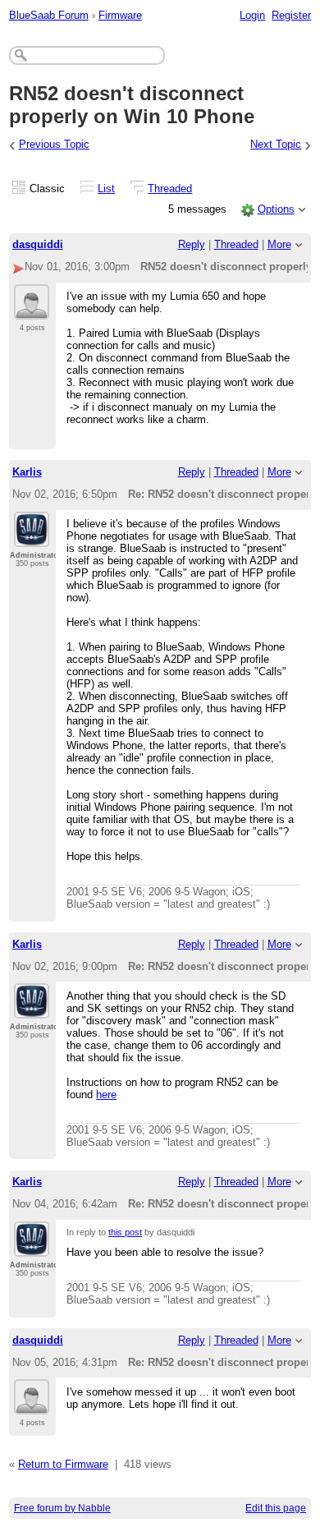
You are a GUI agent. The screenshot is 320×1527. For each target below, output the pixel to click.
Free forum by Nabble (62, 1508)
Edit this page (275, 1508)
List (106, 188)
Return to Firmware (63, 1464)
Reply (191, 244)
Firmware (120, 15)
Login (252, 15)
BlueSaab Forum (49, 15)
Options (276, 209)
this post (125, 1232)
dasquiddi (37, 244)
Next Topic (275, 144)
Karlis (27, 472)
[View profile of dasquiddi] (31, 310)
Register (291, 15)
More (279, 244)
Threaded (170, 188)
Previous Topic (54, 144)
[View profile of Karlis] (31, 537)
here (106, 1094)
